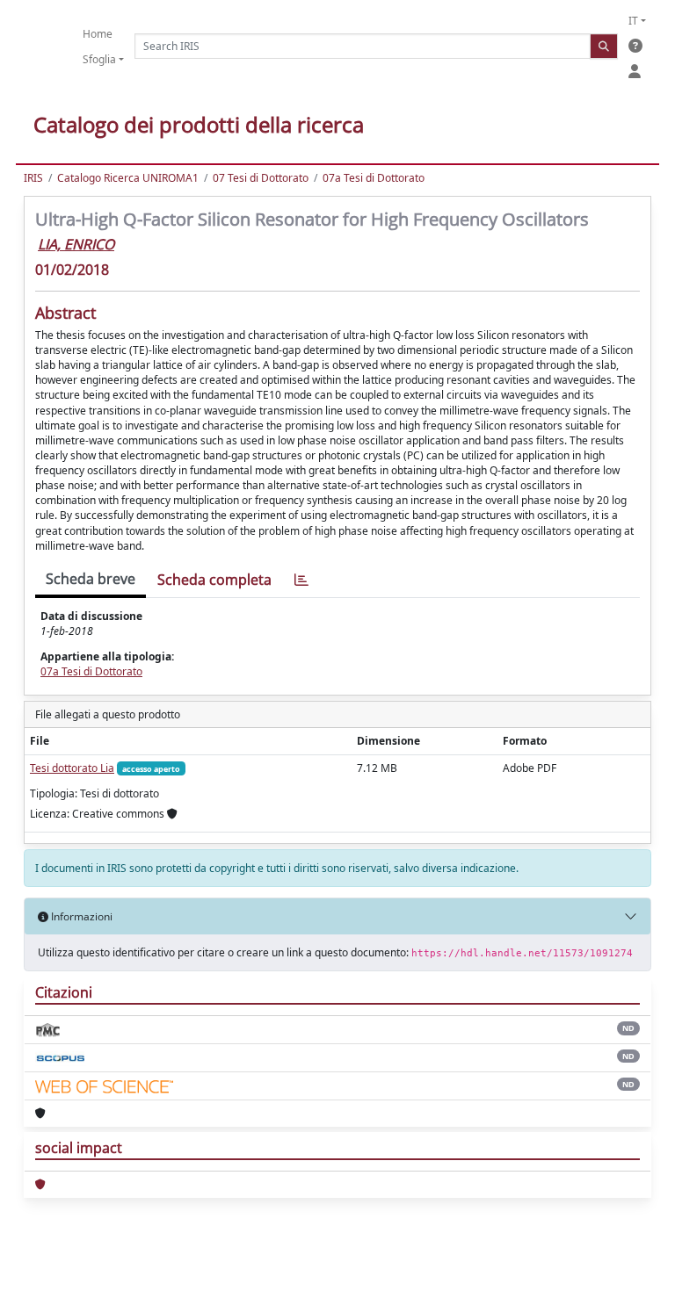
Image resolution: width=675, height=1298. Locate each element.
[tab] (301, 580)
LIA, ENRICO (76, 244)
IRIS (33, 177)
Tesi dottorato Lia (72, 768)
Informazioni (80, 916)
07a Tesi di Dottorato (374, 177)
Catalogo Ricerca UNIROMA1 (128, 177)
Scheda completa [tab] (214, 579)
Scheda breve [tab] (90, 578)
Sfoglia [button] (99, 59)
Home (97, 33)
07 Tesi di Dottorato (260, 177)
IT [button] (633, 20)
